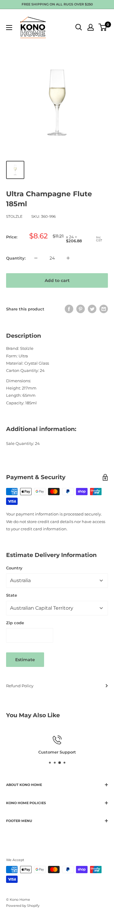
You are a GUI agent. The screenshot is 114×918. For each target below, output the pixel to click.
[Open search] (78, 27)
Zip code (15, 622)
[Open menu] (9, 27)
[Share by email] (103, 309)
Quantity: (16, 258)
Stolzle (14, 216)
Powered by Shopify (23, 905)
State (11, 595)
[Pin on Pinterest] (80, 309)
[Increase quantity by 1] (68, 258)
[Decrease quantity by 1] (35, 258)
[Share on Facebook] (69, 309)
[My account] (91, 27)
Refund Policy (19, 685)
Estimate (25, 659)
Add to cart (57, 280)
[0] (103, 27)
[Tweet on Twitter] (92, 309)
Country (14, 567)
